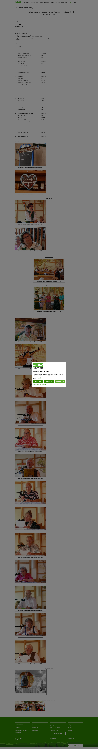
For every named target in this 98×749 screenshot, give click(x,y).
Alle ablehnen (49, 381)
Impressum (44, 384)
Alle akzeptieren (60, 381)
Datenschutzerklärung (37, 384)
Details (39, 378)
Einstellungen (38, 381)
